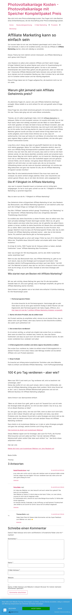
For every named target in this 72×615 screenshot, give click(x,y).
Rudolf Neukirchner (20, 470)
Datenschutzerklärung (65, 611)
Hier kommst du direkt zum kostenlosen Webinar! (25, 430)
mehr (60, 608)
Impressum (56, 611)
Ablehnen (12, 608)
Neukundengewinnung (24, 25)
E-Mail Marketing (41, 25)
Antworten (16, 480)
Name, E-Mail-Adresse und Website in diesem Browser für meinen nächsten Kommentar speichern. (34, 587)
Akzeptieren (36, 608)
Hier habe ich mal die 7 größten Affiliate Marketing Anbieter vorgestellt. (37, 310)
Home (11, 25)
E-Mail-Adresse (14, 570)
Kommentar (12, 538)
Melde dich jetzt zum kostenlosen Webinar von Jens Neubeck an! (31, 448)
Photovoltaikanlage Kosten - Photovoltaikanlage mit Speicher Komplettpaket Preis (34, 9)
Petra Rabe (17, 487)
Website (11, 577)
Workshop (12, 29)
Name (10, 562)
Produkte (54, 25)
